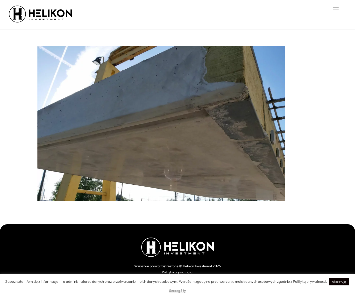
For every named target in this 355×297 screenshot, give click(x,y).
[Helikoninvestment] (40, 20)
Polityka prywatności (177, 272)
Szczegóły (177, 290)
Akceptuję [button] (339, 281)
